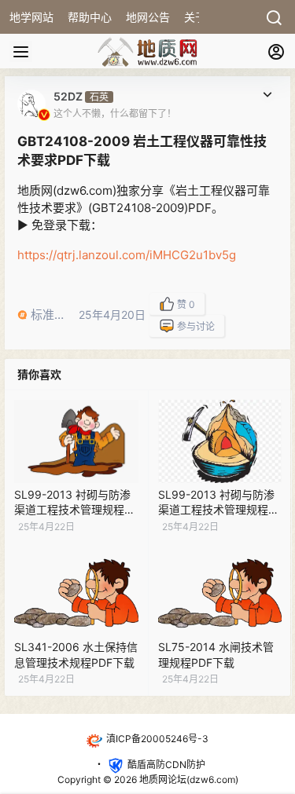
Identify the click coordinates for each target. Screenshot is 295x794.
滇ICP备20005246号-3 (157, 739)
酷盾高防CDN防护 (166, 764)
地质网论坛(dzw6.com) (187, 779)
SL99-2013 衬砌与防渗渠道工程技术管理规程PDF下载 (72, 510)
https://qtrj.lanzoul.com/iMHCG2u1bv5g (126, 254)
